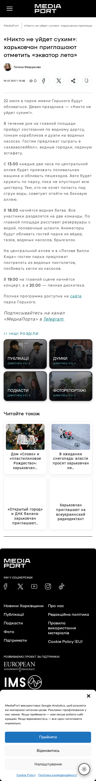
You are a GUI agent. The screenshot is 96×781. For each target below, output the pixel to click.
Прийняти (48, 737)
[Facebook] (44, 81)
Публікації (14, 615)
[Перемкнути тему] (84, 769)
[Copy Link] (87, 81)
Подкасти (13, 623)
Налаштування (48, 764)
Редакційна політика (68, 615)
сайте (76, 296)
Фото (9, 632)
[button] (88, 695)
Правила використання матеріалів (62, 628)
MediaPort (11, 25)
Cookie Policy (26, 775)
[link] (7, 586)
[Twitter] (59, 81)
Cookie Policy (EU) (65, 642)
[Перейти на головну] (48, 9)
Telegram (53, 319)
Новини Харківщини (24, 606)
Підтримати (15, 640)
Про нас (56, 606)
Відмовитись (48, 751)
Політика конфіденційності (57, 775)
